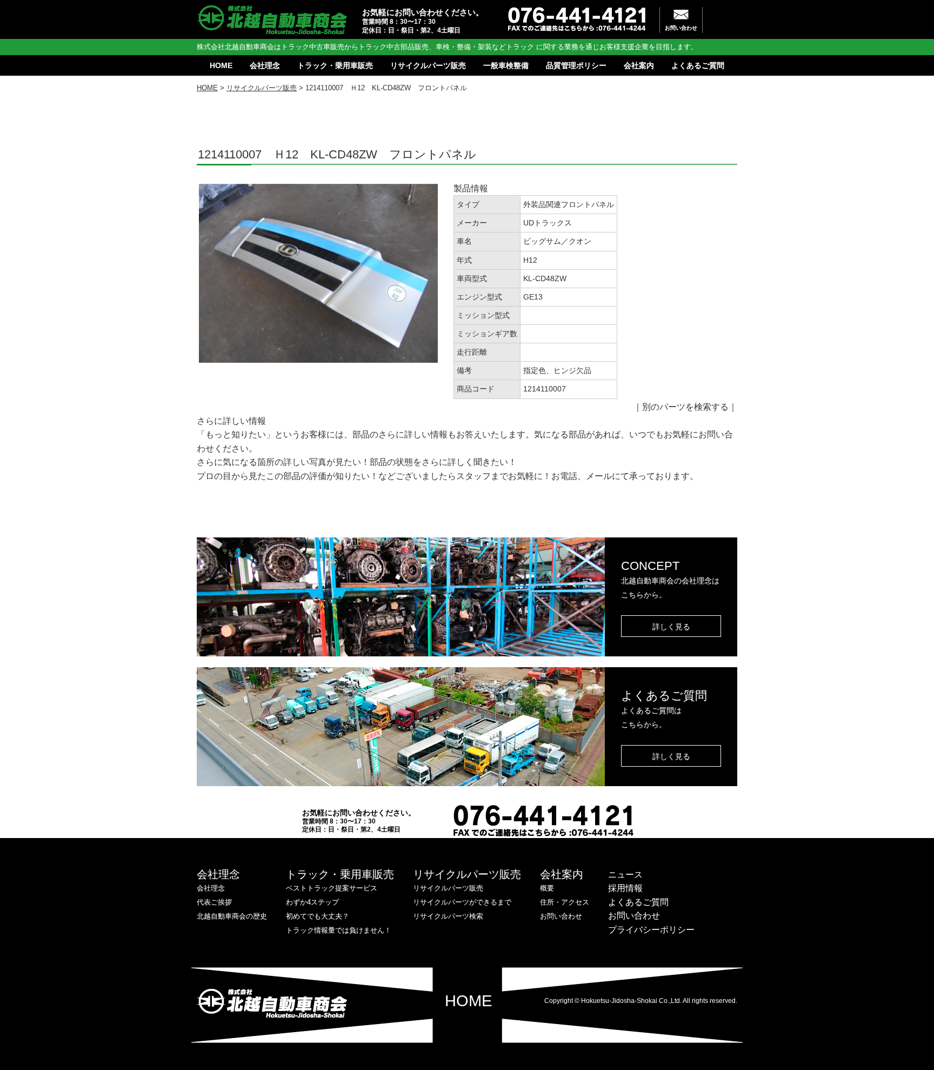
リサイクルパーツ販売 (428, 65)
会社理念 (265, 65)
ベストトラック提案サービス (331, 888)
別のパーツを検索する (685, 406)
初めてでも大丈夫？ (317, 916)
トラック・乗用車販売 (335, 65)
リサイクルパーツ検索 (448, 916)
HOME (221, 65)
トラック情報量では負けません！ (338, 930)
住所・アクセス (564, 902)
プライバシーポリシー (651, 929)
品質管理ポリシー (576, 65)
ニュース (625, 874)
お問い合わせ (681, 28)
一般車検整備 (506, 65)
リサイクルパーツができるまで (462, 902)
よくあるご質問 (697, 65)
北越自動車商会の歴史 (232, 916)
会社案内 (639, 65)
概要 (547, 888)
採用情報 (625, 888)
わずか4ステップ (312, 902)
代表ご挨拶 (214, 902)
